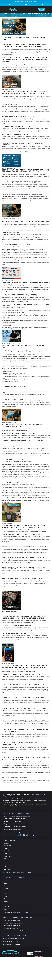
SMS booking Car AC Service (8, 663)
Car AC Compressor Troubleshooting (9, 611)
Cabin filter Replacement (7, 523)
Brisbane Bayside (8, 51)
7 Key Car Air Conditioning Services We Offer (11, 343)
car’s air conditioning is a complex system (13, 96)
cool (15, 782)
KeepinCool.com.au (8, 780)
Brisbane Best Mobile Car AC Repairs (9, 422)
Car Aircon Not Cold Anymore (8, 89)
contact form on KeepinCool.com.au (16, 637)
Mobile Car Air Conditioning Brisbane (35, 639)
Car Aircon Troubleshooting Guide (9, 168)
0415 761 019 (27, 835)
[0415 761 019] (18, 835)
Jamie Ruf (22, 42)
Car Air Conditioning (14, 42)
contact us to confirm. (23, 912)
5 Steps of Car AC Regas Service (8, 280)
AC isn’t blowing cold (28, 51)
